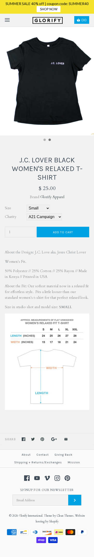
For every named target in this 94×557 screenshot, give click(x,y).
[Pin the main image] (42, 439)
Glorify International (30, 516)
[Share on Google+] (54, 439)
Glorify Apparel (52, 197)
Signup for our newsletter (47, 490)
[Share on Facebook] (23, 439)
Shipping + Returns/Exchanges (38, 462)
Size (8, 208)
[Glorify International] (47, 20)
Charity (10, 216)
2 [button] (49, 140)
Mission (74, 462)
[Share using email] (66, 439)
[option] (47, 81)
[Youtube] (37, 478)
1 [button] (44, 140)
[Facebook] (27, 478)
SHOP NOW (48, 9)
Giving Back (63, 454)
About (26, 454)
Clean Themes (65, 516)
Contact (42, 454)
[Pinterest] (67, 478)
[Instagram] (57, 478)
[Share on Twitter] (33, 439)
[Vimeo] (47, 478)
